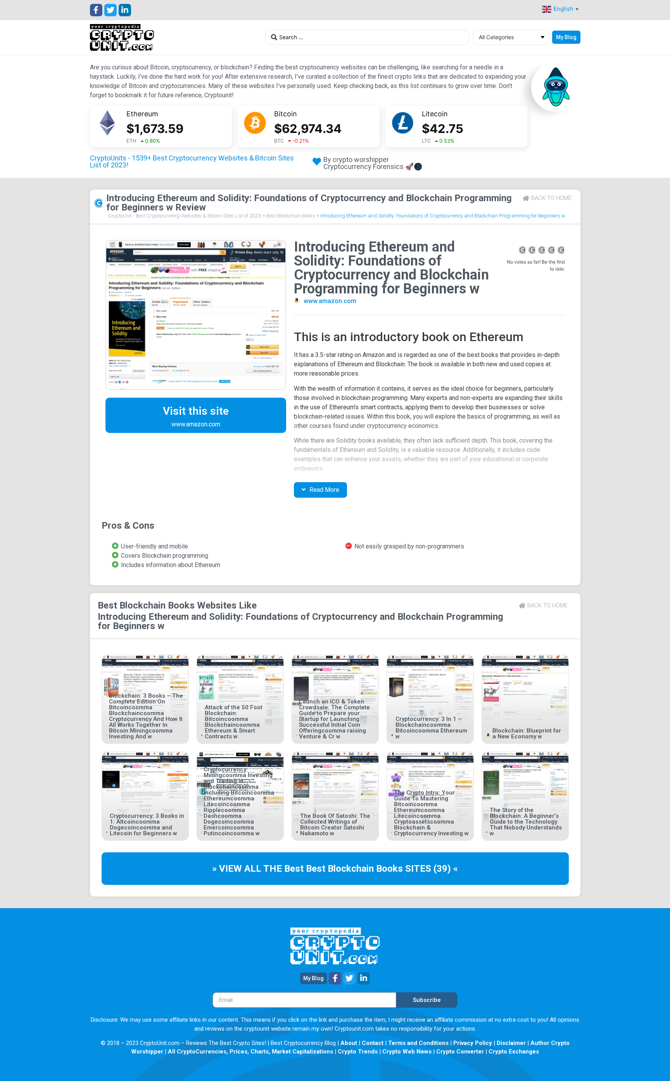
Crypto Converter (460, 1051)
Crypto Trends (358, 1051)
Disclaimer (511, 1043)
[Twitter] (110, 10)
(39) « (445, 868)
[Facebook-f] (96, 10)
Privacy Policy (472, 1043)
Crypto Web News (407, 1051)
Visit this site (196, 411)
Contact (372, 1043)
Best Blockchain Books (290, 216)
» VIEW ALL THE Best (259, 868)
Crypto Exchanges (514, 1051)
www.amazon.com (330, 301)
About (348, 1043)
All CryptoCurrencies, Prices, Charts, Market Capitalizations (250, 1051)
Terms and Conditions (418, 1043)
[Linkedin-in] (125, 10)
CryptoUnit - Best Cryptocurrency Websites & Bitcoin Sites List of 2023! (184, 216)
